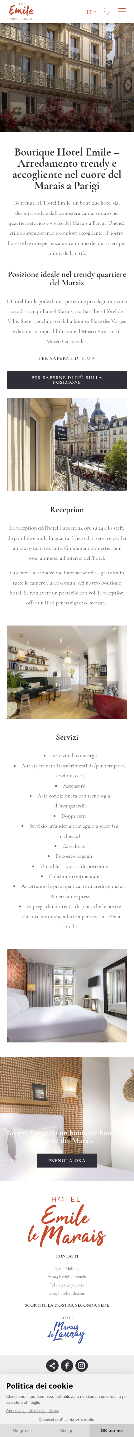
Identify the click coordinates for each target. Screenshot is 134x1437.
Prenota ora (67, 1160)
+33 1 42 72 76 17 (107, 11)
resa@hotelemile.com (66, 1293)
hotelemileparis (67, 1365)
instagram (81, 1365)
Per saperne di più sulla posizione (67, 380)
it (89, 12)
